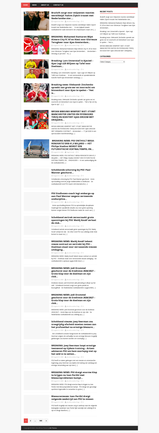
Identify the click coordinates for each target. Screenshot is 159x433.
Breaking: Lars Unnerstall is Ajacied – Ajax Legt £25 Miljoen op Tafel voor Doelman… (72, 63)
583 (40, 421)
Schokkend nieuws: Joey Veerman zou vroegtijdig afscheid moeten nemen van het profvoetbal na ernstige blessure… (73, 324)
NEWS (34, 5)
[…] (94, 30)
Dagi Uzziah (70, 152)
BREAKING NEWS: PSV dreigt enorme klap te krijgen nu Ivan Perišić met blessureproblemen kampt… (74, 375)
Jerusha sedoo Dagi (73, 21)
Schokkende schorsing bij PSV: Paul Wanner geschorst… (70, 171)
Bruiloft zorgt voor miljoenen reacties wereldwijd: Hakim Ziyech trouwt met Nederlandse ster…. (72, 15)
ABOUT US (45, 5)
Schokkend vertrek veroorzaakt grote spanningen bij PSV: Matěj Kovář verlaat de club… (73, 220)
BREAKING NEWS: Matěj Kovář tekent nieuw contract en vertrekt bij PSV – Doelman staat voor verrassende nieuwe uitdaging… (74, 245)
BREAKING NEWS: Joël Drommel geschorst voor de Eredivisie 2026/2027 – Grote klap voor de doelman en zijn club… (73, 272)
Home (25, 5)
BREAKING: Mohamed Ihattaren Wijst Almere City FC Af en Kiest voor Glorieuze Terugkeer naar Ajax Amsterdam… (74, 39)
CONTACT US (58, 5)
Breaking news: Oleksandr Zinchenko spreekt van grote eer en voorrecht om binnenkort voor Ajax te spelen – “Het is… (73, 88)
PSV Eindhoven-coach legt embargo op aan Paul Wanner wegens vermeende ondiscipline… (72, 196)
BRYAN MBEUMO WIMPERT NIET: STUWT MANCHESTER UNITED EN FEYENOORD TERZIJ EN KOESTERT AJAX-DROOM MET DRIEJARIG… (73, 115)
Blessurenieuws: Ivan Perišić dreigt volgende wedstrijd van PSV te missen (72, 397)
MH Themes (53, 428)
